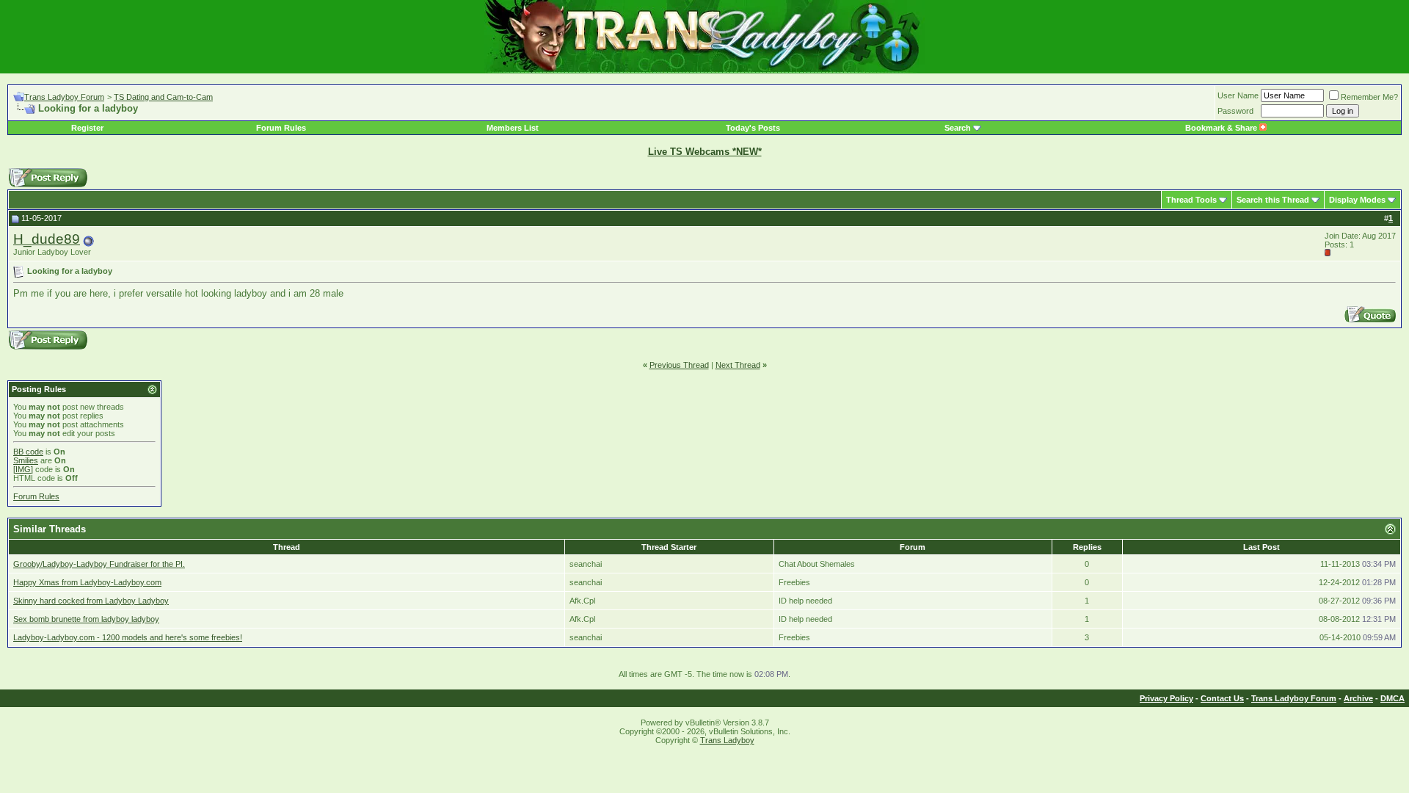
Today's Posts (753, 127)
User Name (1238, 95)
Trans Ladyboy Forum (64, 97)
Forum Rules (281, 127)
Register (87, 127)
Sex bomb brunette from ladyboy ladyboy (86, 619)
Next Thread (738, 365)
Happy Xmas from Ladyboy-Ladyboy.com (87, 582)
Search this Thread (1273, 199)
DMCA (1392, 698)
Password (1235, 110)
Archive (1358, 698)
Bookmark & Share (1222, 127)
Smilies (25, 460)
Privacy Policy (1166, 698)
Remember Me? (1369, 97)
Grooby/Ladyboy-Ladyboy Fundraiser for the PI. (99, 564)
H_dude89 (46, 239)
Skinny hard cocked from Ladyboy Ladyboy (91, 600)
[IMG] (23, 469)
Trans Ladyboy (727, 740)
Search (957, 127)
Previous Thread (679, 365)
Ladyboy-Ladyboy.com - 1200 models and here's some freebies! (127, 637)
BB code (28, 451)
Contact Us (1222, 698)
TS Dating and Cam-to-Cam (163, 97)
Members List (513, 127)
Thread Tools (1191, 199)
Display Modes (1357, 199)
